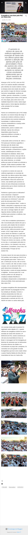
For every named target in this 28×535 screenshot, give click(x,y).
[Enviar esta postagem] (2, 484)
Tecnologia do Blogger (14, 529)
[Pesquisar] (26, 3)
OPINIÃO (20, 487)
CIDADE (4, 487)
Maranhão (12, 487)
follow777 (19, 532)
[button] (26, 16)
